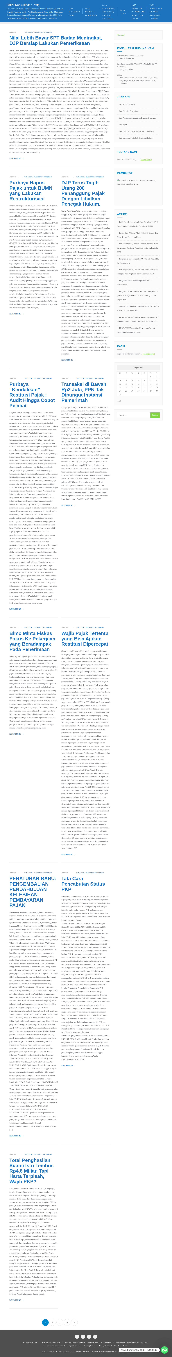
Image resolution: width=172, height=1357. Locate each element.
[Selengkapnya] (146, 160)
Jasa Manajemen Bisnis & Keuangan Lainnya (136, 138)
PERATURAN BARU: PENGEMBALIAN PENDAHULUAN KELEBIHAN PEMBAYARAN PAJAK (32, 892)
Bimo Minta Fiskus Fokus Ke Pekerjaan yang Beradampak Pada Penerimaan (32, 641)
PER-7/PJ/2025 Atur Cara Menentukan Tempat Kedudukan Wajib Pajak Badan (136, 330)
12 (132, 384)
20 (138, 387)
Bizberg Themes (124, 1351)
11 (126, 384)
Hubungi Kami (103, 1346)
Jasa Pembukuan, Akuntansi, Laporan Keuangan (137, 118)
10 (120, 384)
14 (144, 384)
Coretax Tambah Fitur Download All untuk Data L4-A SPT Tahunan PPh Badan (138, 308)
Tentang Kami (89, 1346)
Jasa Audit (123, 125)
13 (138, 384)
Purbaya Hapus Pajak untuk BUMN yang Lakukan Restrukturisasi (30, 190)
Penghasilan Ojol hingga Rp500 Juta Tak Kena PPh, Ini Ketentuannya (138, 261)
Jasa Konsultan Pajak (127, 104)
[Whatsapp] (164, 1350)
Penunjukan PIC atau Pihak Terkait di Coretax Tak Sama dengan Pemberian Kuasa (137, 235)
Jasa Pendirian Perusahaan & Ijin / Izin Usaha (136, 131)
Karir (125, 1346)
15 (151, 384)
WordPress (102, 1351)
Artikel (116, 1346)
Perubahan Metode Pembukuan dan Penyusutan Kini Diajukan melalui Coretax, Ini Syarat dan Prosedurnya (138, 319)
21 (144, 387)
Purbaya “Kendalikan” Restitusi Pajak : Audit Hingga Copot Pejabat (32, 394)
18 (126, 387)
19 (132, 387)
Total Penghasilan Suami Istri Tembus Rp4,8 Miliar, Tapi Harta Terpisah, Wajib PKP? (31, 1170)
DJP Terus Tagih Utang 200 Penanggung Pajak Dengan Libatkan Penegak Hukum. (83, 193)
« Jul (119, 401)
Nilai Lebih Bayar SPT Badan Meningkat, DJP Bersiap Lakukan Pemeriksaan (55, 40)
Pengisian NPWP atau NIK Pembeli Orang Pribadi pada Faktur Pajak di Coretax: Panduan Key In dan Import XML (137, 295)
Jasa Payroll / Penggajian (128, 111)
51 (67, 1322)
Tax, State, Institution (43, 32)
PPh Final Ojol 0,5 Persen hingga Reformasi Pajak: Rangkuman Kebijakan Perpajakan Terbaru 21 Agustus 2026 (137, 248)
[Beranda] (121, 35)
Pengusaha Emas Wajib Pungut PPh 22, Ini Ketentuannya (134, 283)
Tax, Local (28, 32)
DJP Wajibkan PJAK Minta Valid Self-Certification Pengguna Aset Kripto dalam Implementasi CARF (137, 272)
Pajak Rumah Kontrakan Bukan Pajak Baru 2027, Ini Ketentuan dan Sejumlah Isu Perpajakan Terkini (138, 224)
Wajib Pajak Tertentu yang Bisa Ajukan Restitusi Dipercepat (84, 639)
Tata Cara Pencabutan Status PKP (83, 884)
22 (151, 387)
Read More (15, 158)
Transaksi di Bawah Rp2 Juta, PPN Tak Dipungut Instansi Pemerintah (83, 392)
